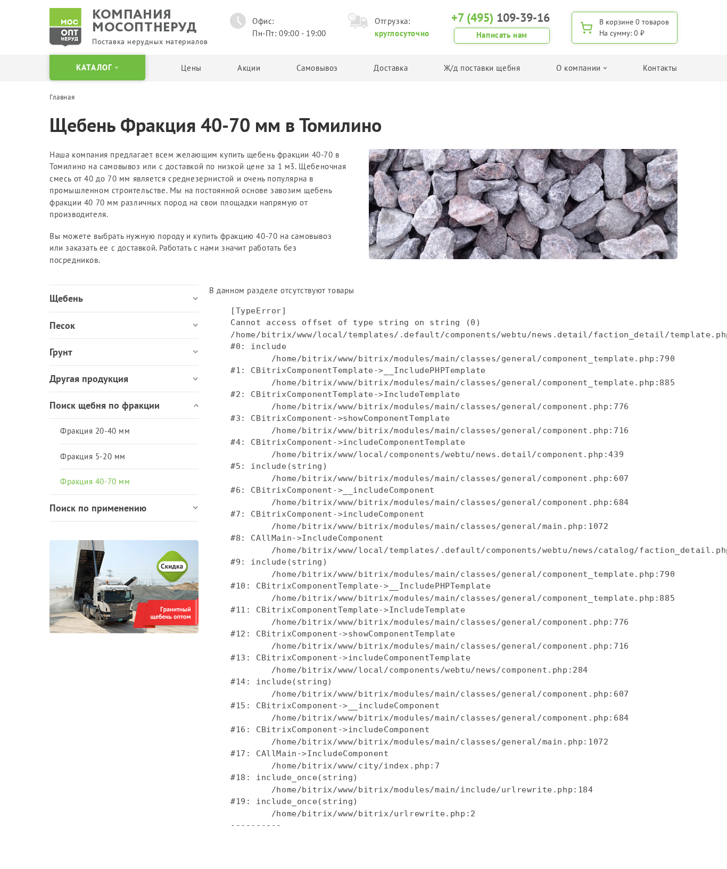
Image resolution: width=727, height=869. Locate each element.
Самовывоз (317, 68)
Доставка (391, 68)
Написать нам (501, 35)
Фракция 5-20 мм (93, 456)
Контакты (660, 68)
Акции (248, 68)
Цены (191, 68)
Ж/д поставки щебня (482, 68)
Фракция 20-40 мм (95, 431)
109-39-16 (500, 17)
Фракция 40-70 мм (95, 481)
